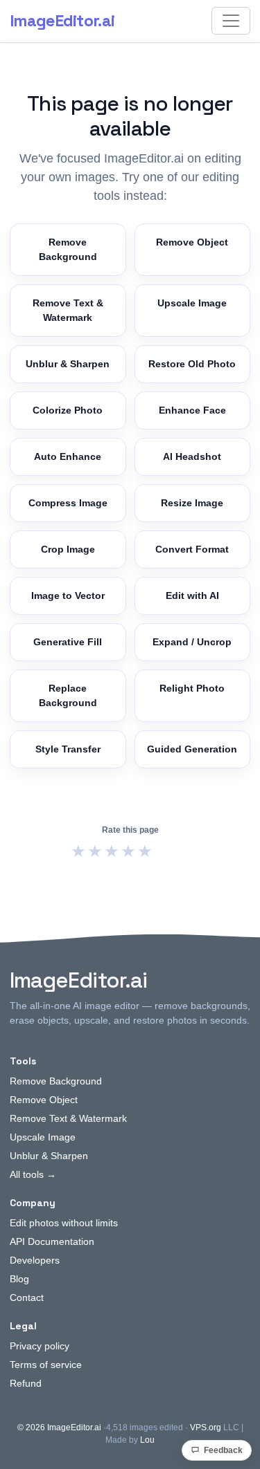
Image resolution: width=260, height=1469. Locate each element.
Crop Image (68, 549)
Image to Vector (68, 595)
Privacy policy (39, 1345)
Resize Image (192, 502)
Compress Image (67, 502)
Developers (35, 1260)
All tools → (33, 1174)
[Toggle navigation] (230, 21)
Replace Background (68, 695)
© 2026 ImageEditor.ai (59, 1427)
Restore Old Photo (192, 363)
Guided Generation (192, 749)
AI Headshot (192, 456)
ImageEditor (62, 20)
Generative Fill (67, 641)
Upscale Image (192, 302)
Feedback (223, 1450)
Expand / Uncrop (192, 641)
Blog (19, 1278)
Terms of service (46, 1364)
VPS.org (205, 1427)
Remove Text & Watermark (68, 310)
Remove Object (192, 242)
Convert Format (192, 549)
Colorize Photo (68, 410)
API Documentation (52, 1241)
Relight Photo (192, 688)
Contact (27, 1297)
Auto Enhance (67, 456)
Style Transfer (68, 749)
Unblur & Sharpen (68, 363)
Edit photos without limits (64, 1222)
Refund (26, 1383)
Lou (147, 1440)
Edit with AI (192, 595)
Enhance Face (192, 410)
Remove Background (68, 249)
